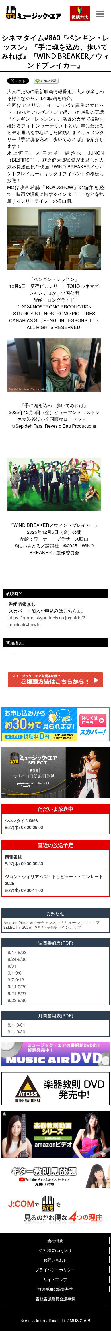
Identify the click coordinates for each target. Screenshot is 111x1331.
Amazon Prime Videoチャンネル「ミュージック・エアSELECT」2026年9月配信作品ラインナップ (51, 924)
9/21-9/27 (17, 993)
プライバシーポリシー (55, 1269)
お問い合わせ (55, 1260)
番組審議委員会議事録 (55, 1299)
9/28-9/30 (17, 1000)
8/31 (12, 966)
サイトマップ (55, 1279)
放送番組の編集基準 (55, 1289)
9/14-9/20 (17, 986)
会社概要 (55, 1240)
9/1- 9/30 (16, 1031)
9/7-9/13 (16, 979)
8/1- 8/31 (16, 1024)
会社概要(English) (55, 1250)
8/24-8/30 (17, 959)
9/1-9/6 (15, 972)
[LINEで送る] (46, 81)
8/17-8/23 (17, 952)
